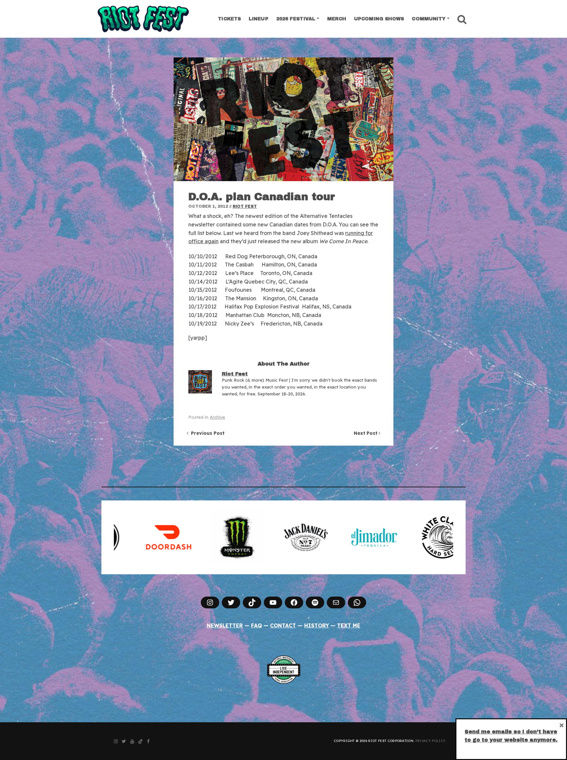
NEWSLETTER (225, 625)
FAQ (256, 625)
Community (429, 18)
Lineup (258, 18)
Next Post (366, 433)
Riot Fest (245, 206)
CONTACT (283, 625)
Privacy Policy (430, 741)
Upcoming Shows (379, 18)
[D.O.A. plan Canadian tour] (283, 119)
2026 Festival (295, 18)
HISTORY (316, 625)
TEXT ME (348, 625)
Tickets (229, 18)
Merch (336, 18)
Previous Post (206, 433)
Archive (217, 417)
